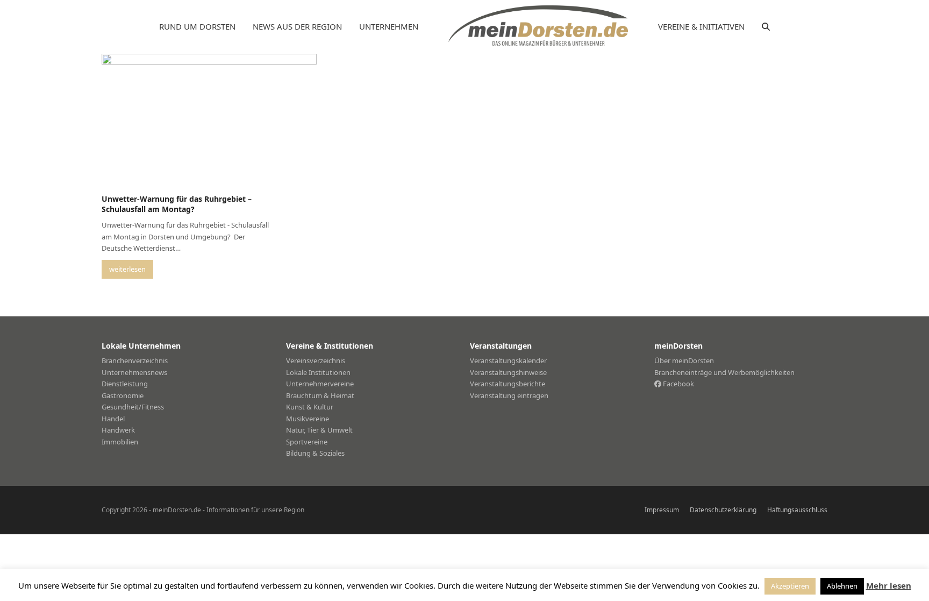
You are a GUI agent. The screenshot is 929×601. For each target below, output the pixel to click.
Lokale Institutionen (318, 372)
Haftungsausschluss (797, 509)
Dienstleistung (125, 383)
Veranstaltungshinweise (508, 372)
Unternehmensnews (134, 372)
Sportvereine (306, 442)
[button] (765, 26)
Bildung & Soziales (315, 453)
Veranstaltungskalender (508, 360)
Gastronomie (123, 395)
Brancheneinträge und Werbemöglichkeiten (724, 372)
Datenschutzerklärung (723, 509)
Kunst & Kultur (309, 407)
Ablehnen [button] (842, 586)
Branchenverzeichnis (135, 360)
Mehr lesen (888, 585)
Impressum (662, 509)
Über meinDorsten (684, 360)
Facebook (677, 383)
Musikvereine (307, 418)
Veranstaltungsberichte (507, 383)
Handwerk (118, 430)
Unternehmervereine (320, 383)
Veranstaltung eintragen (509, 395)
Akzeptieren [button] (790, 586)
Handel (113, 418)
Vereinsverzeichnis (315, 360)
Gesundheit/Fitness (133, 407)
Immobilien (120, 442)
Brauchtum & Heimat (320, 395)
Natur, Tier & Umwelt (319, 430)
